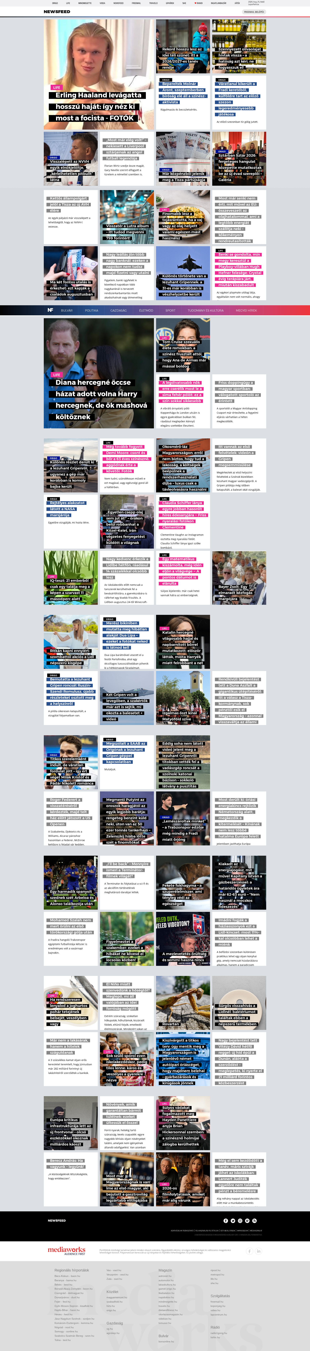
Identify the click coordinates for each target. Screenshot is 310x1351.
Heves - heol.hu (63, 1314)
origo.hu (111, 1310)
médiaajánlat (256, 1231)
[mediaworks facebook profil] (249, 1251)
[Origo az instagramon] (240, 1221)
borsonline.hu (166, 1341)
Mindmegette (84, 3)
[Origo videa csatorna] (247, 1221)
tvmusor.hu (165, 1323)
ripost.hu (215, 1270)
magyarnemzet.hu (117, 1297)
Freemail (136, 3)
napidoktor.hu (166, 1297)
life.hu (214, 1278)
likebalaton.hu (166, 1293)
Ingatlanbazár (218, 3)
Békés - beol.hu (63, 1284)
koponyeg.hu (218, 1306)
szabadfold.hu (115, 1301)
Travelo (153, 3)
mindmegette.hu (168, 1301)
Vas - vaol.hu (114, 1270)
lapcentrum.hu (219, 1314)
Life (68, 3)
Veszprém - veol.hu (117, 1274)
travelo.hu (164, 1306)
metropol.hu (217, 1274)
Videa (102, 3)
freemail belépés (254, 11)
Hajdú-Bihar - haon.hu (67, 1310)
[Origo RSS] (254, 1221)
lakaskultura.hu (167, 1284)
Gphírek (170, 3)
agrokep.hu (113, 1333)
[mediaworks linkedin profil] (258, 1251)
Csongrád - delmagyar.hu (69, 1293)
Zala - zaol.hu (114, 1278)
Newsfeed (118, 3)
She (184, 3)
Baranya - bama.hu (65, 1280)
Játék (237, 3)
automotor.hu (166, 1280)
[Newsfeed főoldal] (57, 1221)
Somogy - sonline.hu (66, 1331)
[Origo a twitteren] (233, 1221)
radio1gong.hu (219, 1333)
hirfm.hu (215, 1337)
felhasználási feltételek (207, 1231)
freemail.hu (217, 1301)
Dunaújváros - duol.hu (67, 1297)
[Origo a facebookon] (226, 1221)
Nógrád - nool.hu (64, 1327)
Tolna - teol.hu (63, 1340)
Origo (55, 3)
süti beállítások (227, 1231)
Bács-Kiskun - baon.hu (67, 1276)
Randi (200, 3)
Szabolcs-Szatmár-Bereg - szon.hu (74, 1335)
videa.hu (215, 1310)
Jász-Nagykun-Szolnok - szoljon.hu (74, 1318)
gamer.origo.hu (167, 1288)
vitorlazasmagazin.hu (171, 1314)
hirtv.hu (111, 1306)
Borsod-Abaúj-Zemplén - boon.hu (74, 1288)
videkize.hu (165, 1318)
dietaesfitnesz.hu (168, 1310)
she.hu (214, 1283)
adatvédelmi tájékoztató (182, 1231)
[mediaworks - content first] (66, 1251)
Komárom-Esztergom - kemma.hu (74, 1323)
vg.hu (110, 1328)
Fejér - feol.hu (63, 1301)
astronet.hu (165, 1276)
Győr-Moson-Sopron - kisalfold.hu (74, 1306)
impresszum (242, 1231)
